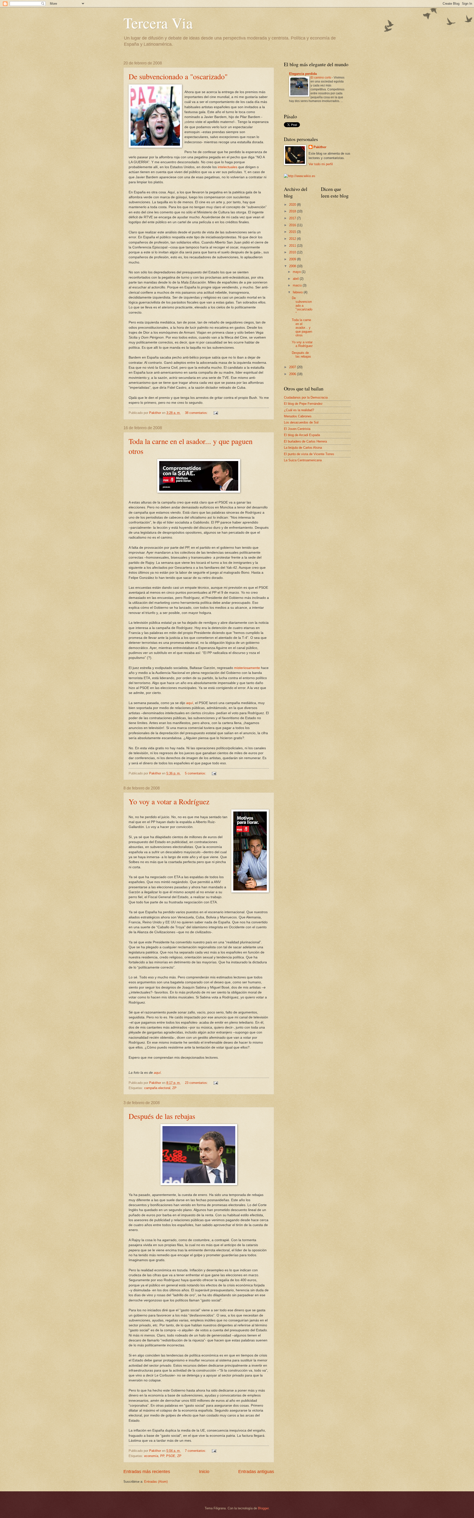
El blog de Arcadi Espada (302, 435)
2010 (293, 252)
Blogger (263, 1508)
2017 (293, 218)
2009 (293, 259)
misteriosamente (247, 668)
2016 (293, 225)
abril (296, 279)
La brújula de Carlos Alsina (303, 447)
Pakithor (320, 147)
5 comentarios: (196, 773)
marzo (298, 285)
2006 (293, 374)
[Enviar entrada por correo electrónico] (215, 413)
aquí (189, 703)
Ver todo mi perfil (321, 164)
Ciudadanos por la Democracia (306, 397)
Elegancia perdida (303, 74)
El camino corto (321, 77)
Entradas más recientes (146, 1471)
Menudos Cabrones (298, 416)
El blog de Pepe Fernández (303, 403)
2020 (293, 204)
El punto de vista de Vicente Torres (309, 454)
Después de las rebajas (162, 1116)
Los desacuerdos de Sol (301, 422)
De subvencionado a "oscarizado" (178, 76)
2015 (293, 232)
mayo (297, 272)
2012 (293, 239)
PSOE (170, 1456)
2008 (293, 266)
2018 (293, 211)
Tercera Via (158, 23)
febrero (298, 292)
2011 (293, 245)
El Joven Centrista (297, 429)
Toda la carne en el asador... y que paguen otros (302, 327)
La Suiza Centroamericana (303, 460)
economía (151, 1456)
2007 (293, 367)
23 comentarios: (197, 1083)
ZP (174, 1088)
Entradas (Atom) (156, 1481)
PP (162, 1456)
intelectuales (227, 167)
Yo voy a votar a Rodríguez (169, 801)
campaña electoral (157, 1088)
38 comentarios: (197, 413)
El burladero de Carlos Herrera (305, 441)
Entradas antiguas (256, 1471)
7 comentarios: (196, 1451)
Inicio (204, 1471)
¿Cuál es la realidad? (299, 410)
